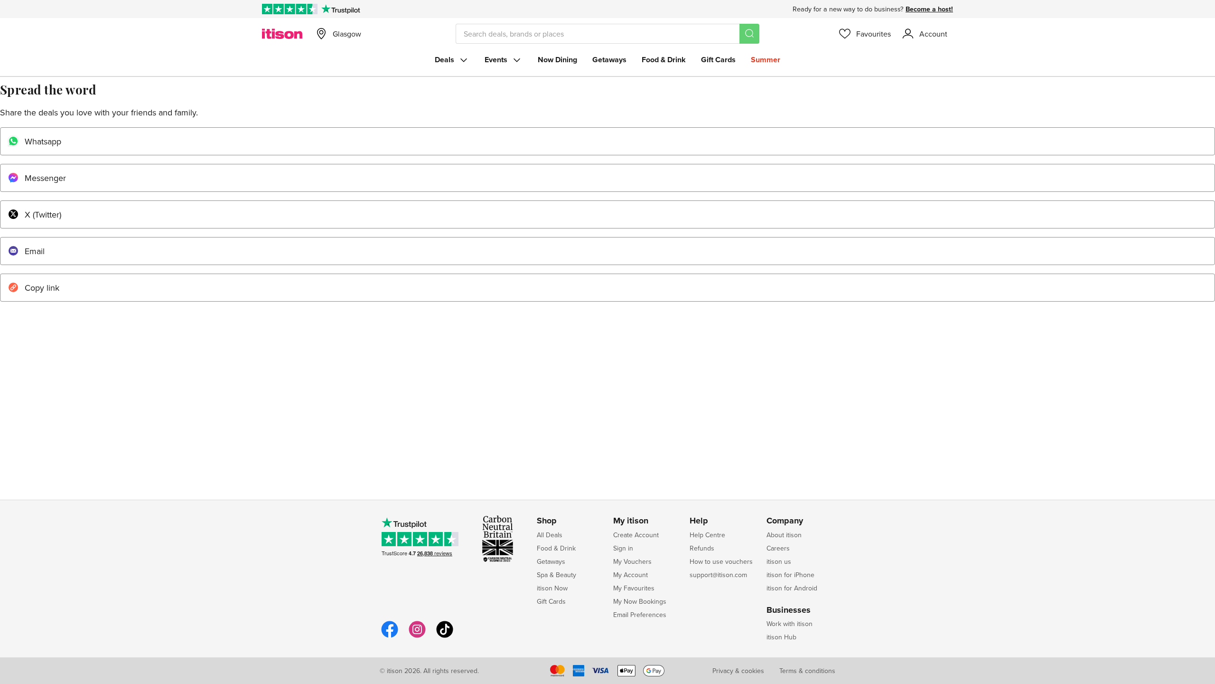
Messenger (45, 178)
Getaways (609, 59)
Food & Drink (664, 59)
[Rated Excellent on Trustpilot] (290, 9)
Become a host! (929, 9)
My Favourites (633, 588)
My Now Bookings (639, 601)
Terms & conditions (807, 670)
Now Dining (557, 59)
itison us (778, 561)
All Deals (549, 535)
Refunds (702, 548)
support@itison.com (718, 575)
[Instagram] (417, 636)
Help (699, 521)
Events (496, 59)
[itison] (282, 33)
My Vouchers (632, 561)
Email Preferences (639, 614)
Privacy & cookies (738, 670)
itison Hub (781, 637)
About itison (784, 535)
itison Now (552, 588)
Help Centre (707, 535)
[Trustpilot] (340, 9)
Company (784, 521)
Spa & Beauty (556, 575)
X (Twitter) (43, 214)
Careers (778, 548)
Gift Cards (718, 59)
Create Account (636, 535)
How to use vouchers (721, 561)
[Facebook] (390, 636)
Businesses (788, 610)
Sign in (623, 548)
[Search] (749, 34)
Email (35, 251)
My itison (630, 521)
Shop (547, 521)
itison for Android (791, 588)
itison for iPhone (790, 575)
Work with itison (789, 623)
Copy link (42, 288)
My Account (630, 575)
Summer (765, 59)
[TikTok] (445, 636)
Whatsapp (43, 141)
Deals (444, 59)
